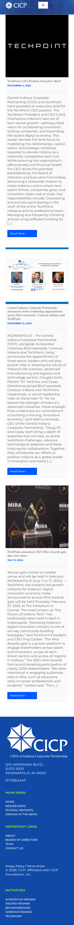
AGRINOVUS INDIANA (20, 899)
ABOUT (10, 835)
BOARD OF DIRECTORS (21, 839)
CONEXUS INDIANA (18, 912)
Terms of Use (36, 866)
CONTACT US (14, 848)
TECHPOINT (13, 916)
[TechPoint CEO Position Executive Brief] (37, 46)
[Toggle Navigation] (43, 5)
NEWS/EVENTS (15, 806)
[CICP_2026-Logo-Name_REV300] (37, 723)
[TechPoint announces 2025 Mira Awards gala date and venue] (37, 516)
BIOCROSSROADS (17, 907)
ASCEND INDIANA (17, 903)
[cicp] (16, 3)
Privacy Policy (14, 866)
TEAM (9, 844)
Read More (17, 233)
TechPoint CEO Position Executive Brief (34, 81)
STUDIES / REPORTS (19, 810)
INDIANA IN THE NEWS (21, 814)
